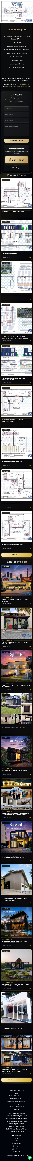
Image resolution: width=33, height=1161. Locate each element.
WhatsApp (17, 1143)
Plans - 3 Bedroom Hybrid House (16, 1121)
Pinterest (17, 1146)
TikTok (18, 1141)
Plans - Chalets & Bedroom (16, 1113)
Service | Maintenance (16, 1106)
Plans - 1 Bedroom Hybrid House (16, 1116)
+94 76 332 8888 (22, 84)
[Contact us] (30, 1158)
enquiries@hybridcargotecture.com (18, 86)
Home (16, 1093)
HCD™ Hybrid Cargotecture (19, 1155)
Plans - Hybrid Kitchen (16, 1124)
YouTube (17, 1151)
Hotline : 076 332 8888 (16, 1131)
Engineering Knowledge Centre (16, 1101)
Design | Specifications (16, 1126)
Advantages (16, 1104)
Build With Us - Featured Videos (16, 1129)
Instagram (17, 1149)
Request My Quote (16, 140)
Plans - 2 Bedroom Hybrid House (16, 1118)
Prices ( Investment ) (16, 1098)
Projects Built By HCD (16, 1090)
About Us (16, 1109)
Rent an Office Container (16, 1096)
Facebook (18, 1135)
